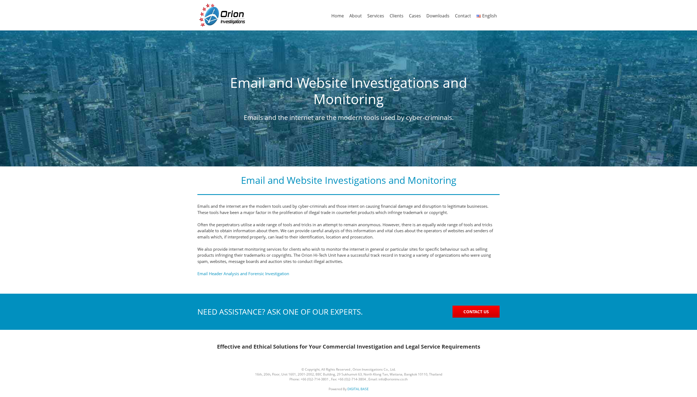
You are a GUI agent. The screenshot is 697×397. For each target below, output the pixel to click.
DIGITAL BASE (358, 389)
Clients (396, 16)
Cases (415, 16)
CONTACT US (476, 311)
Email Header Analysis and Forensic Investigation (243, 273)
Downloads (438, 16)
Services (375, 16)
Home (337, 16)
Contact (463, 16)
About (355, 16)
